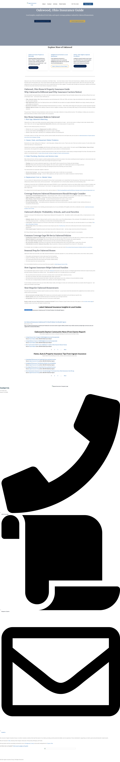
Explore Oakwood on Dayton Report (60, 66)
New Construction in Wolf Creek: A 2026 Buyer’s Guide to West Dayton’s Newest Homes (46, 344)
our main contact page (88, 301)
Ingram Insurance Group (34, 361)
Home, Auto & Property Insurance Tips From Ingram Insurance (60, 354)
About (44, 4)
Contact (49, 4)
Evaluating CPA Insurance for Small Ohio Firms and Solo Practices (41, 359)
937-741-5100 (75, 4)
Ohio (9, 740)
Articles (55, 4)
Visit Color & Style (33, 67)
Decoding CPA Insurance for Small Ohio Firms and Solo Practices (41, 367)
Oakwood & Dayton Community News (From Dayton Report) (60, 332)
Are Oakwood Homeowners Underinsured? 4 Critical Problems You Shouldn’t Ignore (45, 322)
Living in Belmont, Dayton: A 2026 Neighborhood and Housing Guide (41, 340)
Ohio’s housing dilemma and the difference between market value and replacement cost (76, 190)
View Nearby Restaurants (80, 66)
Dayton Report (32, 338)
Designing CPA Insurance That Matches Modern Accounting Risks (41, 363)
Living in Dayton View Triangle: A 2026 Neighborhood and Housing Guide (42, 337)
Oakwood (52, 270)
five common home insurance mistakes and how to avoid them (79, 247)
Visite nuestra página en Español (20, 746)
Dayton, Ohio (50, 743)
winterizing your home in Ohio (61, 264)
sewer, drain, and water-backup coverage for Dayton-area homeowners (54, 153)
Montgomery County (29, 743)
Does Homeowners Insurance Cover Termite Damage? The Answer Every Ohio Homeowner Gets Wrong (50, 370)
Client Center (62, 4)
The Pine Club (62, 225)
